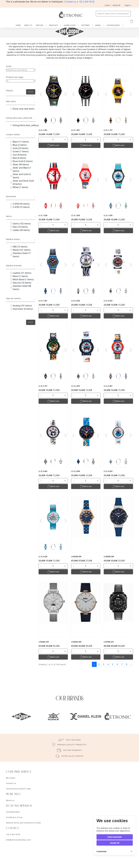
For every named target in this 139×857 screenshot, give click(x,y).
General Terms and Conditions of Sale (23, 822)
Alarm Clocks (70, 25)
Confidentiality (13, 812)
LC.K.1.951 (43, 300)
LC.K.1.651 (43, 130)
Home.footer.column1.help (18, 788)
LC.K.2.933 (75, 386)
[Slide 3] (60, 120)
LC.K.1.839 (75, 215)
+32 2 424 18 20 (86, 1)
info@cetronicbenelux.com (18, 840)
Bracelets (53, 25)
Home (18, 25)
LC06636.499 (76, 642)
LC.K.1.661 (75, 130)
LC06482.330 (44, 642)
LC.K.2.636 (75, 300)
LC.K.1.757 (108, 130)
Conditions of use (14, 817)
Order (9, 66)
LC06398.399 (109, 556)
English (127, 5)
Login (107, 5)
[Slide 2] (53, 120)
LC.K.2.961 (108, 386)
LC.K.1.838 (43, 215)
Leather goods (113, 25)
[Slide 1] (45, 120)
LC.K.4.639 (43, 556)
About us (28, 25)
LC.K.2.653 (108, 300)
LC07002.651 (109, 642)
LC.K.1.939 (108, 215)
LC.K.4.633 (108, 471)
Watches (40, 25)
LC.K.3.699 (75, 471)
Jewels (98, 25)
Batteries (85, 25)
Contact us (70, 1)
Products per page (14, 77)
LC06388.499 (76, 556)
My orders (10, 778)
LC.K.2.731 (43, 386)
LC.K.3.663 (43, 471)
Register (116, 5)
